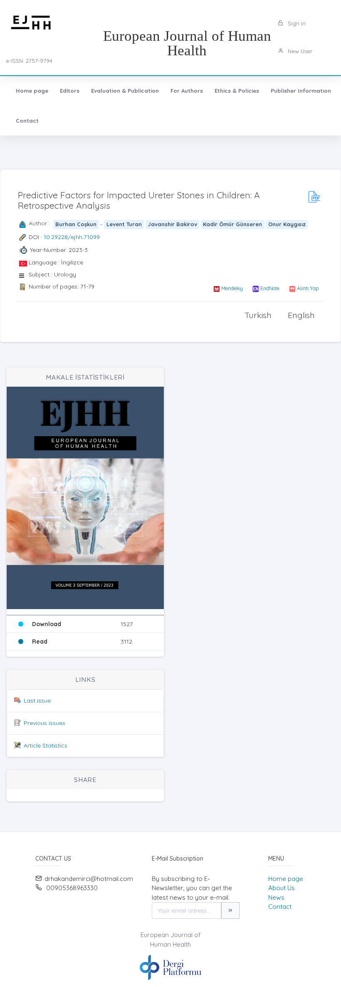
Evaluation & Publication (125, 90)
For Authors (186, 90)
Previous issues (44, 723)
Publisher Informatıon (301, 90)
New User (299, 51)
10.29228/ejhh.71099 (72, 237)
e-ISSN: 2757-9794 (29, 60)
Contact (27, 120)
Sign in (296, 23)
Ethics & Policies (237, 90)
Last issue (37, 700)
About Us (281, 888)
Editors (69, 90)
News (276, 897)
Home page (32, 90)
